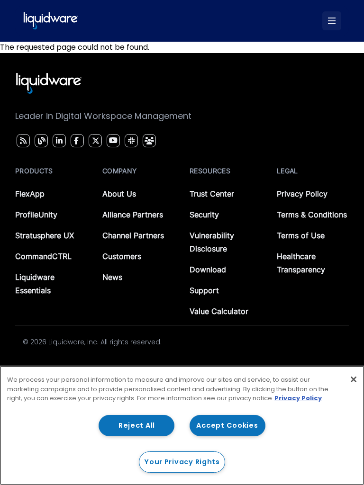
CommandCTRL (43, 256)
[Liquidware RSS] (22, 141)
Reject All (136, 425)
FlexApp (30, 193)
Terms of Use (301, 235)
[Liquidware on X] (94, 141)
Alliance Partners (132, 214)
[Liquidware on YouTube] (112, 141)
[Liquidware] (51, 20)
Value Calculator (219, 311)
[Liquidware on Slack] (130, 141)
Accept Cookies (227, 425)
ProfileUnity (36, 214)
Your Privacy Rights (182, 462)
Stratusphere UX (44, 235)
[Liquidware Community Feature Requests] (149, 141)
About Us (119, 193)
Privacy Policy (302, 193)
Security (204, 214)
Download (208, 269)
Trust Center (212, 193)
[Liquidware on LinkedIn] (58, 141)
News (112, 277)
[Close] (353, 379)
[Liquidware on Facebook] (75, 141)
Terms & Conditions (312, 214)
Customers (121, 256)
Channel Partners (133, 235)
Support (204, 290)
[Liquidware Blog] (40, 141)
